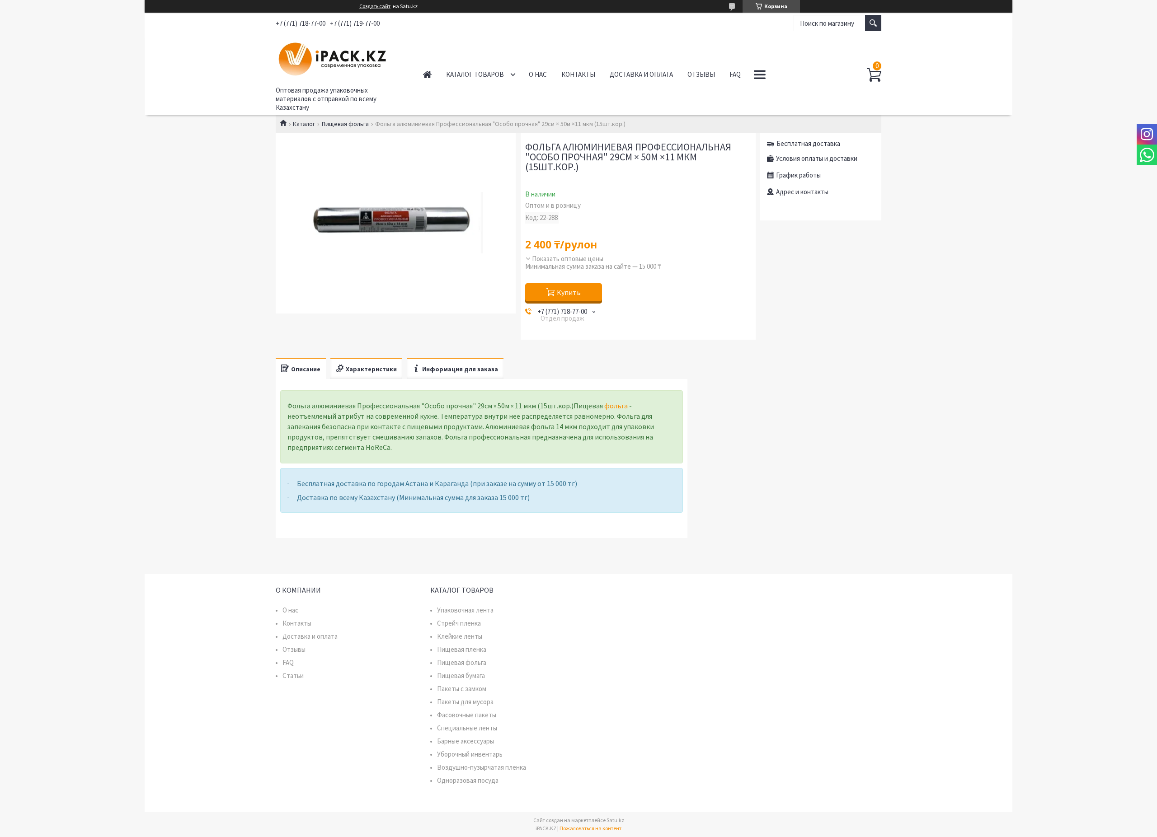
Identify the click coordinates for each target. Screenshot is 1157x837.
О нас (538, 74)
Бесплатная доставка (808, 143)
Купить (569, 292)
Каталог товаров (475, 74)
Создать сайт (374, 6)
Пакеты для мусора (465, 701)
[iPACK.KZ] (339, 57)
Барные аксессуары (465, 741)
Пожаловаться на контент (590, 828)
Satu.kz (615, 820)
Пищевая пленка (461, 649)
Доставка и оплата (641, 74)
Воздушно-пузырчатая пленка (481, 767)
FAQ (735, 74)
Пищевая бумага (461, 675)
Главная (427, 74)
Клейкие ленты (459, 636)
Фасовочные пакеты (466, 715)
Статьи (293, 675)
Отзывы (701, 74)
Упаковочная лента (465, 610)
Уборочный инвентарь (470, 754)
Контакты (578, 74)
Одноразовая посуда (468, 780)
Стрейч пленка (459, 623)
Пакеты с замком (461, 688)
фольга (616, 405)
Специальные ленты (467, 728)
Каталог (304, 124)
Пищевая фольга (345, 124)
